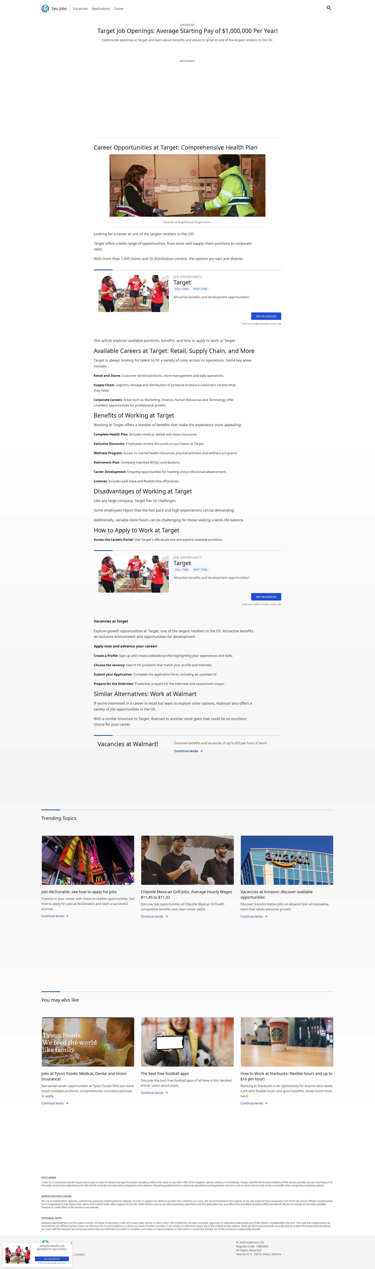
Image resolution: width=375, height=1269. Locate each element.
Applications (101, 8)
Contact (80, 1254)
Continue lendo (186, 751)
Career (119, 8)
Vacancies (80, 8)
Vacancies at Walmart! (128, 744)
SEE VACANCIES (266, 316)
